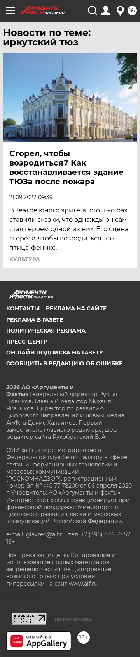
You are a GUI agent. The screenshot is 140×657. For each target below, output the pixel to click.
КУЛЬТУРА (24, 259)
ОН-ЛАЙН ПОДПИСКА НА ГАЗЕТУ (54, 352)
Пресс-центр (26, 341)
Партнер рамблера (73, 619)
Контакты (23, 308)
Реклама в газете (34, 319)
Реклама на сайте (76, 308)
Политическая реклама (46, 330)
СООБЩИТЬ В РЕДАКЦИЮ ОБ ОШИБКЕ (64, 363)
